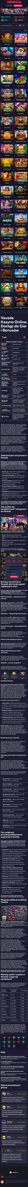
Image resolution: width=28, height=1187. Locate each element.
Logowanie (9, 5)
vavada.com (16, 352)
